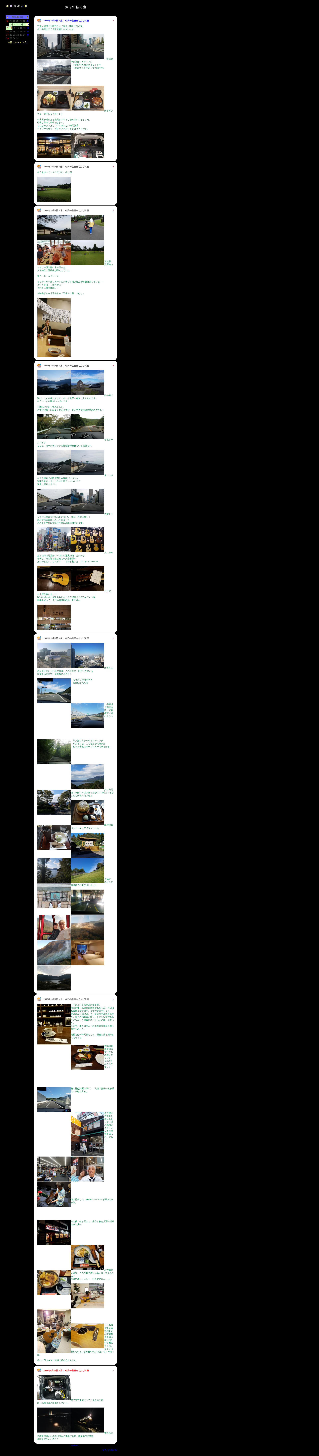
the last (74, 1445)
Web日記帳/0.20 (109, 1450)
